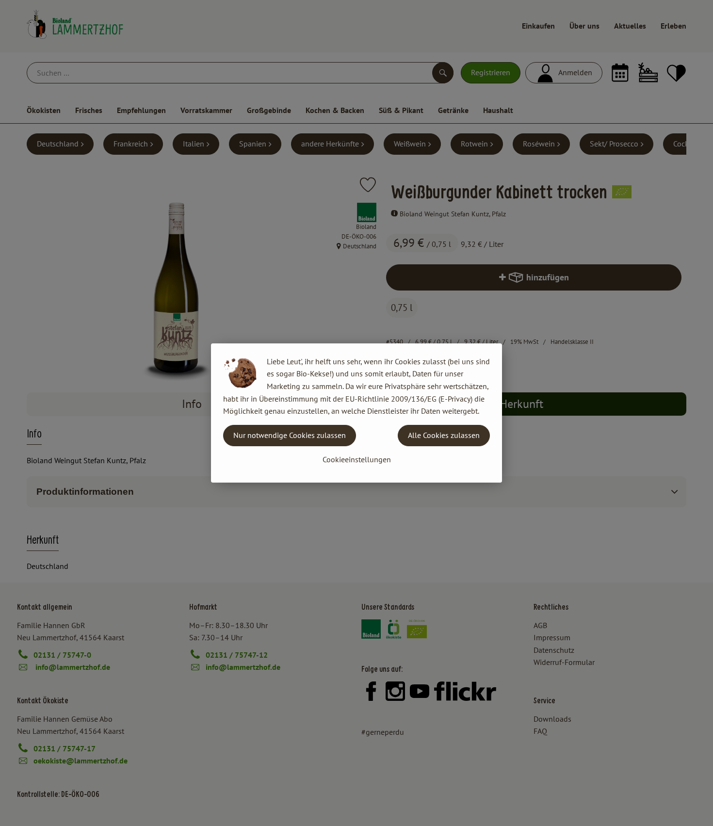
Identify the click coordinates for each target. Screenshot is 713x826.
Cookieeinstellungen (357, 459)
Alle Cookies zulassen (444, 435)
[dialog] (356, 413)
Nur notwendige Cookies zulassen (289, 435)
